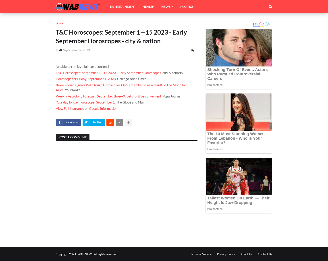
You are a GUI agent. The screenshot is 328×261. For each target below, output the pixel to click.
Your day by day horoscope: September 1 (85, 102)
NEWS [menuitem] (166, 6)
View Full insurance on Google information (86, 108)
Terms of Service (201, 254)
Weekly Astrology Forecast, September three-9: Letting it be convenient (108, 96)
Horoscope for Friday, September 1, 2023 (86, 79)
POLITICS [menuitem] (187, 6)
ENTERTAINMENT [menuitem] (123, 6)
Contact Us (265, 254)
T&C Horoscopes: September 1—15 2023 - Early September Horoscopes (108, 73)
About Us (246, 254)
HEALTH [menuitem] (149, 6)
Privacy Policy (226, 254)
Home (59, 23)
